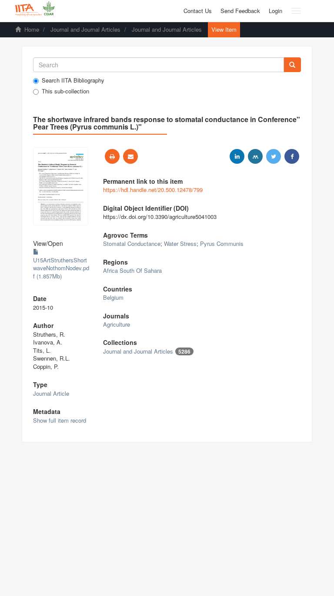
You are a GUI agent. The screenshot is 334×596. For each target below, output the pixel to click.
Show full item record (59, 420)
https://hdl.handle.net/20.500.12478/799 (153, 189)
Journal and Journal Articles (85, 29)
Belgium (113, 297)
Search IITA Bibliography (73, 80)
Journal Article (51, 393)
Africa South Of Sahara (132, 270)
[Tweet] (273, 156)
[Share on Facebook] (291, 156)
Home (31, 29)
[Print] (112, 156)
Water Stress (180, 243)
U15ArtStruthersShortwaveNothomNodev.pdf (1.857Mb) (61, 268)
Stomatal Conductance (131, 243)
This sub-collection (65, 91)
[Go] (292, 64)
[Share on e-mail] (130, 156)
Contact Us (198, 11)
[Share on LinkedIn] (237, 156)
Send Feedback (240, 11)
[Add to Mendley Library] (255, 156)
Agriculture (116, 324)
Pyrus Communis (222, 243)
